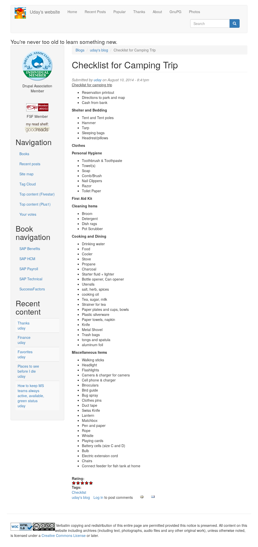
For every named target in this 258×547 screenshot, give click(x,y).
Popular (119, 11)
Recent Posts (95, 11)
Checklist (79, 492)
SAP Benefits (29, 248)
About (157, 11)
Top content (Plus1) (35, 204)
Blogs (80, 49)
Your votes (27, 214)
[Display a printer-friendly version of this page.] (142, 497)
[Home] (22, 13)
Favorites (25, 351)
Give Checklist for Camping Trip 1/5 (74, 483)
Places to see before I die (28, 369)
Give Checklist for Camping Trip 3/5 (82, 483)
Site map (26, 173)
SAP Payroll (28, 268)
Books (24, 153)
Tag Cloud (27, 183)
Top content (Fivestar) (37, 194)
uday (21, 328)
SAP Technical (30, 278)
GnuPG (175, 11)
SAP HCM (27, 258)
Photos (194, 11)
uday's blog (99, 49)
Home (72, 11)
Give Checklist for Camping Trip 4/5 (87, 483)
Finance (24, 337)
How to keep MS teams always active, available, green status (31, 393)
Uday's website (45, 11)
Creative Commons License (64, 535)
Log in (98, 497)
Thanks (139, 11)
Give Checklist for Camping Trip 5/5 (91, 483)
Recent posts (29, 163)
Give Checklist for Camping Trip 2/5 (78, 483)
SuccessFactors (32, 288)
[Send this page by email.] (153, 497)
